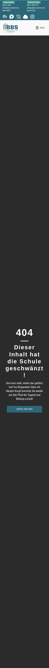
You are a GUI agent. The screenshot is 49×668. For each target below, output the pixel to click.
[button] (5, 16)
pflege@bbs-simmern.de (36, 8)
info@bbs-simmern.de (11, 8)
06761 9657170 (32, 5)
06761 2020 (7, 5)
